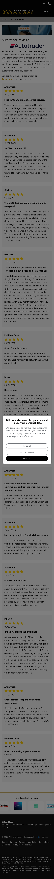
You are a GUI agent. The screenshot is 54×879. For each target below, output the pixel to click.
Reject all (27, 446)
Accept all (27, 458)
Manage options (27, 452)
